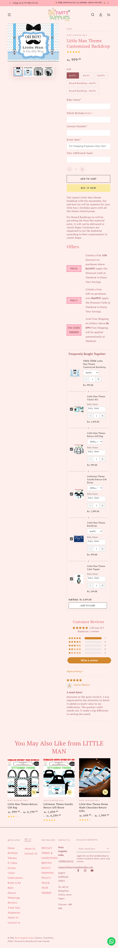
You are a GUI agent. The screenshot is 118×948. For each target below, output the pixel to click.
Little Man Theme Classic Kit (96, 398)
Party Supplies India (77, 35)
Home (69, 29)
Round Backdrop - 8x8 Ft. (82, 91)
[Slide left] (10, 3)
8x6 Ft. (88, 76)
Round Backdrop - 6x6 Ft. (82, 84)
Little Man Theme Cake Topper (96, 568)
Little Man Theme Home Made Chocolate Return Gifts (93, 807)
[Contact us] (111, 941)
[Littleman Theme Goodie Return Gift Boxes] (59, 777)
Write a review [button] (89, 660)
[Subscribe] (108, 848)
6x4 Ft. (74, 76)
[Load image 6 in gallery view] (38, 71)
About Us (13, 917)
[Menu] (9, 14)
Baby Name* (74, 99)
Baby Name (92, 404)
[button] (93, 14)
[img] (74, 680)
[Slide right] (107, 3)
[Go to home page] (59, 15)
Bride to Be (14, 882)
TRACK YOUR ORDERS (46, 887)
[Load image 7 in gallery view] (48, 71)
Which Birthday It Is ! (79, 113)
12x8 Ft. (102, 76)
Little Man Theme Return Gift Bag (96, 435)
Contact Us (31, 853)
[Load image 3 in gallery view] (28, 71)
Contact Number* (77, 126)
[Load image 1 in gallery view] (18, 71)
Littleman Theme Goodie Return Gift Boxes (97, 479)
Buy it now (88, 188)
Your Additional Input (80, 153)
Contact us (14, 922)
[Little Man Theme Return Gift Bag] (23, 777)
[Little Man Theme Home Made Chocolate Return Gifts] (94, 777)
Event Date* (74, 139)
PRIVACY (46, 848)
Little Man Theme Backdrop (96, 524)
